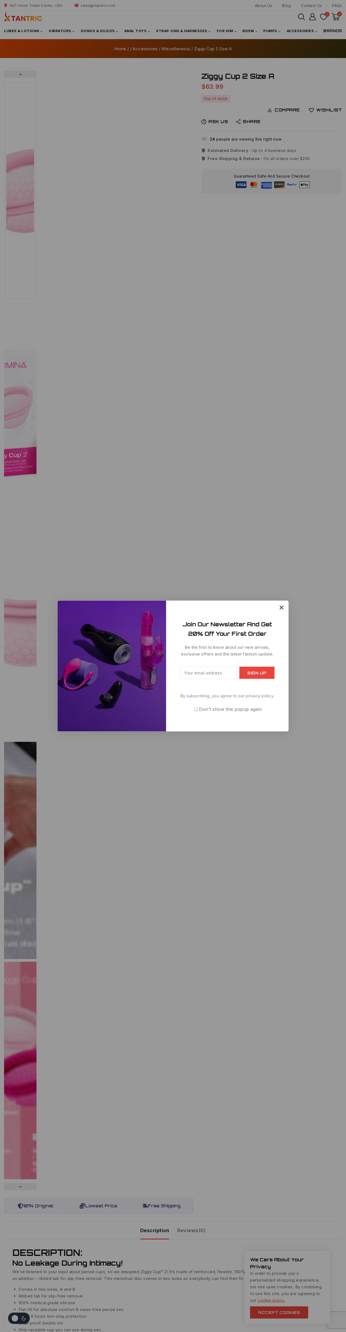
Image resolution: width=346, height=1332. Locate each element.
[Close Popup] (281, 607)
